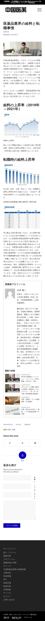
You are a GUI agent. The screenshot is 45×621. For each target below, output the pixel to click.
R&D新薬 (7, 576)
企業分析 (7, 572)
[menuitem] (38, 10)
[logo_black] (18, 10)
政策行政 (16, 404)
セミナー (7, 596)
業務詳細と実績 (9, 562)
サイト (34, 496)
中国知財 (7, 589)
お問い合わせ (9, 599)
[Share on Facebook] (10, 443)
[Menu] (38, 10)
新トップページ (9, 552)
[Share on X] (22, 443)
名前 (34, 479)
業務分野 (7, 555)
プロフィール (9, 559)
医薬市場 (6, 32)
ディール (7, 592)
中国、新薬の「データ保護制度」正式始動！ (30, 400)
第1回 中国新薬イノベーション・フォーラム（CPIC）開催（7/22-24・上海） (30, 379)
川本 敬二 (19, 424)
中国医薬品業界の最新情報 (14, 569)
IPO (5, 579)
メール (34, 489)
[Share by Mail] (35, 443)
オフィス (7, 566)
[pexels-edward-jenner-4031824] (22, 49)
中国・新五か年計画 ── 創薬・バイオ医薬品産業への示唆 (30, 411)
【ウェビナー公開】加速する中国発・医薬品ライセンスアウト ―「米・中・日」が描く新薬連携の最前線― (30, 390)
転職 (13, 429)
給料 (9, 429)
